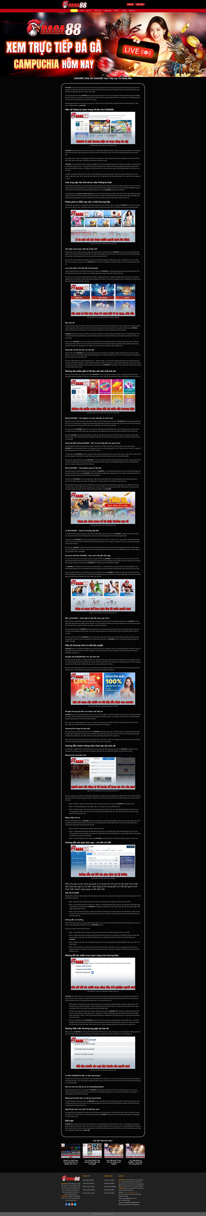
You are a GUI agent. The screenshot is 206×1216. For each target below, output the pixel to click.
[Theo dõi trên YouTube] (72, 1204)
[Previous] (6, 44)
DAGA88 (74, 10)
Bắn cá (132, 10)
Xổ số (124, 10)
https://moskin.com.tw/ (131, 1192)
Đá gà (89, 10)
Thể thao (97, 10)
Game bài (107, 10)
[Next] (199, 44)
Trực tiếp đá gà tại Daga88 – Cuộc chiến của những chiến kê (135, 1162)
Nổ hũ (116, 10)
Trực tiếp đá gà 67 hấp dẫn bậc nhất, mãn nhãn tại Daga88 (92, 1162)
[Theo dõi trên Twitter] (69, 1204)
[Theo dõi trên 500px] (75, 1204)
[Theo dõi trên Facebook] (66, 1204)
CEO (81, 10)
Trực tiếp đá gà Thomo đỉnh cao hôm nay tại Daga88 (113, 1162)
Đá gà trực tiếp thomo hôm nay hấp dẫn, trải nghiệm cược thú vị (70, 1162)
